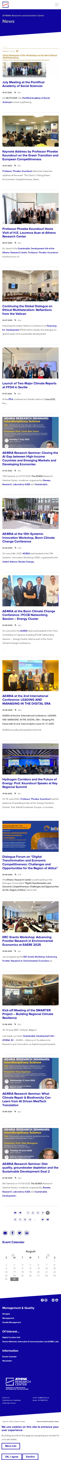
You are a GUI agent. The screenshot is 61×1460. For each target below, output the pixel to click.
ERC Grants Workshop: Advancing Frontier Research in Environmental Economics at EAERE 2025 (27, 941)
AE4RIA (26, 553)
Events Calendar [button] (9, 1356)
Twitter (19, 1233)
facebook (42, 1300)
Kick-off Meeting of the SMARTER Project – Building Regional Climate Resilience (27, 1014)
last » (48, 1219)
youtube (56, 1300)
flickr (53, 1300)
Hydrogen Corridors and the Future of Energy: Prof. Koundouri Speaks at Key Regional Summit (30, 783)
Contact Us (5, 1397)
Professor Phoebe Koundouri (17, 171)
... (6, 403)
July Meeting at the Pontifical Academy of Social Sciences (23, 84)
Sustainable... (41, 484)
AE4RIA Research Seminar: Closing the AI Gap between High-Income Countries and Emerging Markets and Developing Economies (30, 458)
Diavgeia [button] (6, 1314)
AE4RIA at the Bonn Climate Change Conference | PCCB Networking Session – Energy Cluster (28, 615)
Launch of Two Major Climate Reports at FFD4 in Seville (29, 385)
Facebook (12, 1233)
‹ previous (20, 1213)
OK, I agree (11, 1456)
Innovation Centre (19, 5)
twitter (49, 1300)
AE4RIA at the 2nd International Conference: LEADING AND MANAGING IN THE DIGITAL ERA (26, 700)
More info (10, 1446)
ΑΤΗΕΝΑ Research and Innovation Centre (23, 15)
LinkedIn (27, 1233)
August (30, 1251)
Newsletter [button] (7, 1361)
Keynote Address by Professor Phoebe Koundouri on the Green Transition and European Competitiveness (30, 155)
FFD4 (10, 399)
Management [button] (8, 1318)
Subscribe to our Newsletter (11, 1400)
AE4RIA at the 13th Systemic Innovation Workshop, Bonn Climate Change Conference (28, 537)
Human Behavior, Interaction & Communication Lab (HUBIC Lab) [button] (30, 1341)
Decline (30, 1456)
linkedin (46, 1300)
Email (5, 1233)
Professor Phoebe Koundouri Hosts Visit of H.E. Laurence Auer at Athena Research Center (29, 232)
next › (43, 1219)
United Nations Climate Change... (18, 561)
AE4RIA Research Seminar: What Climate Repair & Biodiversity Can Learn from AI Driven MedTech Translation (26, 1099)
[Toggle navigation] (56, 4)
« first (15, 1213)
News (8, 21)
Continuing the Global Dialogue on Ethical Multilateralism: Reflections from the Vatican (27, 310)
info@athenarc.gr (43, 1397)
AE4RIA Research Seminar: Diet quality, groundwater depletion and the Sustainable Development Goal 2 (30, 1167)
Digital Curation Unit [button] (11, 1337)
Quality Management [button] (11, 1322)
